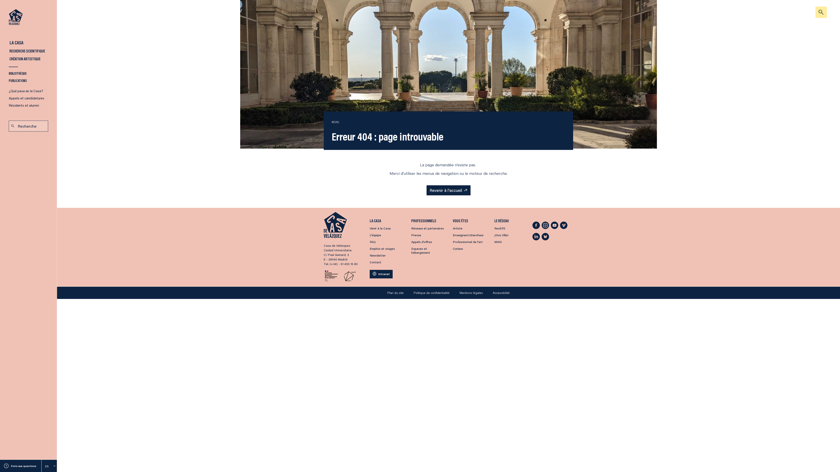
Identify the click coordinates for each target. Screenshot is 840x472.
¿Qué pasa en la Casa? (26, 90)
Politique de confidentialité (432, 293)
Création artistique (24, 58)
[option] (49, 466)
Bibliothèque (18, 73)
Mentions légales (471, 293)
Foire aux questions (23, 466)
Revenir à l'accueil (446, 190)
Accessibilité (501, 293)
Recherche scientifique (27, 51)
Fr (47, 467)
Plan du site (395, 293)
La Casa (16, 42)
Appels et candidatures (26, 98)
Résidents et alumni (24, 105)
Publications (18, 80)
